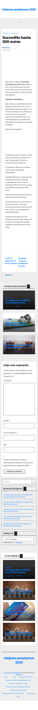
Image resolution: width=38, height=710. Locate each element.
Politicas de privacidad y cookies (18, 683)
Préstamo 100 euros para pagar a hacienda (18, 687)
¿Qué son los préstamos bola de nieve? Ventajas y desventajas (18, 635)
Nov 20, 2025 (9, 596)
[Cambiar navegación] (20, 20)
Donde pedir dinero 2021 (26, 677)
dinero (7, 48)
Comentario (7, 381)
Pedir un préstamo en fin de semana (11, 260)
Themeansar (18, 674)
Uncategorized (9, 588)
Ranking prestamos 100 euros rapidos (13, 693)
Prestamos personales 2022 (18, 690)
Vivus (18, 696)
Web (5, 445)
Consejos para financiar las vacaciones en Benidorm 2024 (18, 347)
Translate (19, 542)
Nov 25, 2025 (9, 576)
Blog (14, 677)
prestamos (6, 33)
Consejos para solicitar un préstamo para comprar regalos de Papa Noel (17, 304)
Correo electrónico (10, 433)
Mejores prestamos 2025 (19, 9)
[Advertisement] (19, 69)
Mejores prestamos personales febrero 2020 (18, 680)
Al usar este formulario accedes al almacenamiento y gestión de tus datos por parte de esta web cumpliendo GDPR (18, 462)
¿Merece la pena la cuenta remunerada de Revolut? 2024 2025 (18, 614)
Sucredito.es (14, 33)
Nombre (6, 421)
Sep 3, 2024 (9, 617)
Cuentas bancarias (10, 609)
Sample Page (30, 693)
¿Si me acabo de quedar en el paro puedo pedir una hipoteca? (18, 593)
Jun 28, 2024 (9, 638)
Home (5, 677)
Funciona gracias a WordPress (13, 672)
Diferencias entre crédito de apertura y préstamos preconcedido (17, 326)
